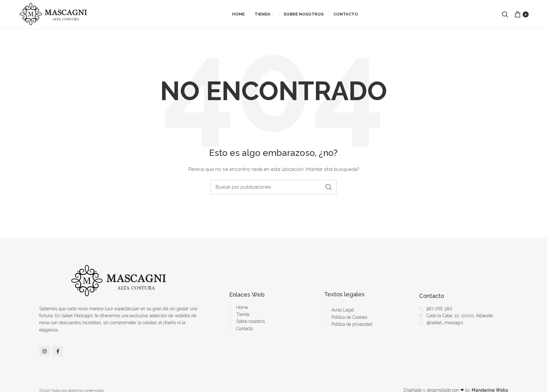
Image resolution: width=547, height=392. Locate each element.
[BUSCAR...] (328, 187)
